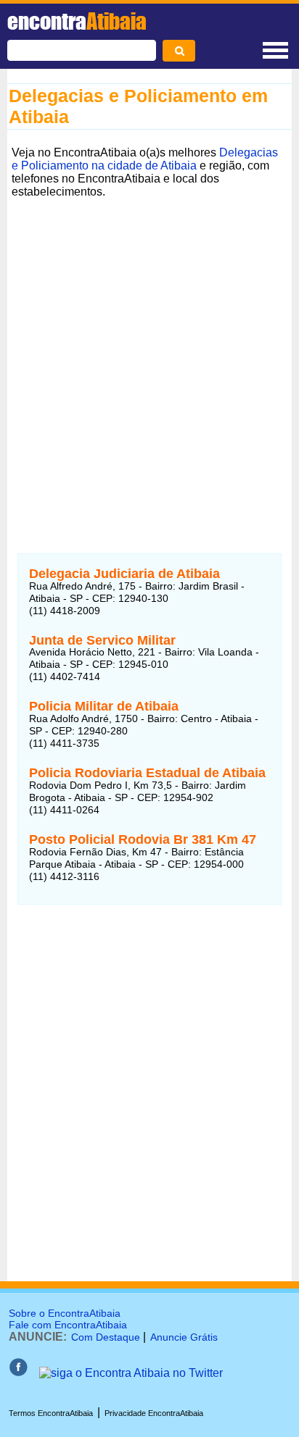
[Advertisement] (149, 352)
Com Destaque (105, 1337)
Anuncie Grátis (184, 1337)
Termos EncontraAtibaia (51, 1413)
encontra (77, 21)
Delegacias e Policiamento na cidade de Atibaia (145, 159)
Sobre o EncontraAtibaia (64, 1313)
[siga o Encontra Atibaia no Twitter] (131, 1373)
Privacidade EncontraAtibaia (154, 1413)
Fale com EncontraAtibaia (68, 1325)
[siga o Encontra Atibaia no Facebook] (18, 1373)
